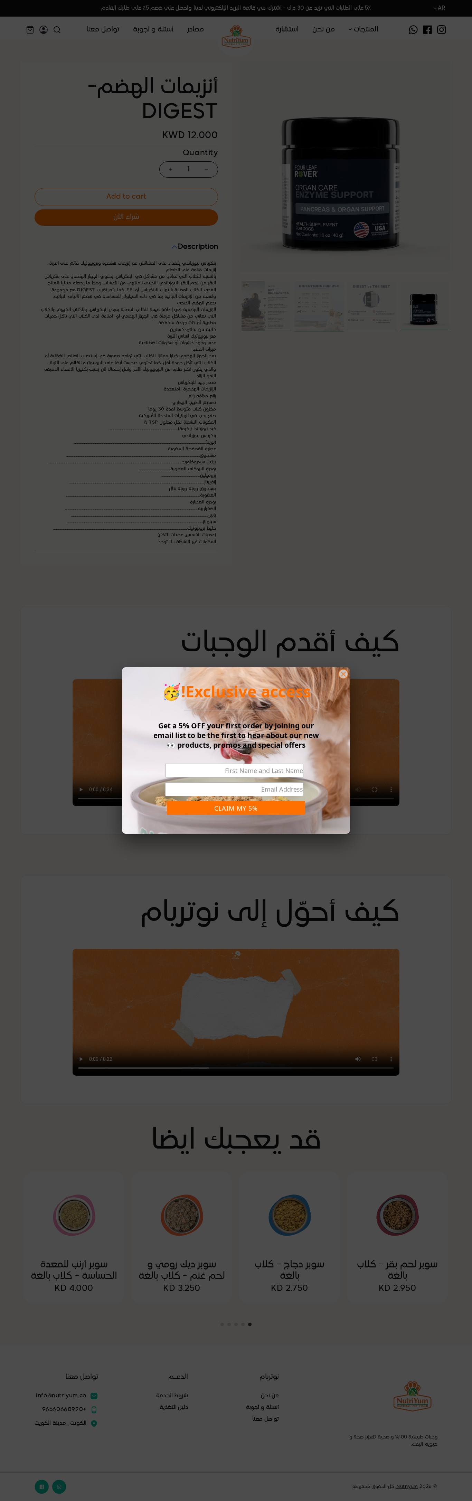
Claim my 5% (236, 808)
